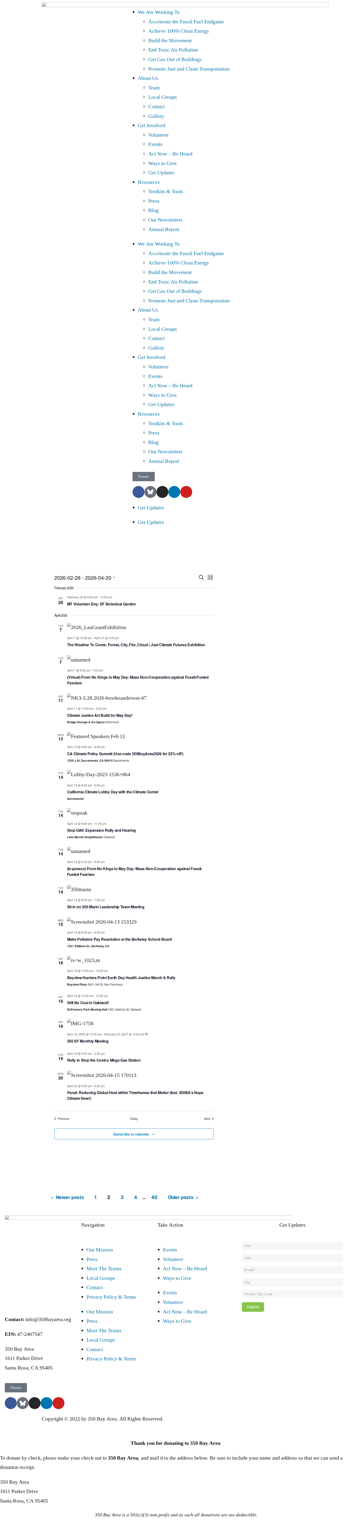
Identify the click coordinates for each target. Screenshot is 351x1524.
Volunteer (158, 135)
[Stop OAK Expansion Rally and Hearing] (140, 813)
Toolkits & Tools (165, 191)
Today (134, 1119)
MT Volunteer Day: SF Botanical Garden (101, 604)
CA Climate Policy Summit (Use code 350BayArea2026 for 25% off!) (125, 753)
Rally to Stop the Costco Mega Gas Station (104, 1060)
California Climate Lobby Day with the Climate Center (113, 792)
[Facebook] (138, 492)
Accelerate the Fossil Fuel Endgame (186, 21)
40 (154, 1197)
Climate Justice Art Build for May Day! (100, 715)
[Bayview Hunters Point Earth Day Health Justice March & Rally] (140, 960)
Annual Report (163, 229)
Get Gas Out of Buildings (175, 59)
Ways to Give (162, 163)
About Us (148, 78)
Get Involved (151, 125)
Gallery (156, 116)
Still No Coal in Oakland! (88, 1002)
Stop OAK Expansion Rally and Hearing (101, 830)
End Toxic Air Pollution (173, 49)
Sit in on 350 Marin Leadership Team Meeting (105, 906)
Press (154, 201)
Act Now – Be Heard (170, 153)
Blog (153, 210)
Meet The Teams (104, 1268)
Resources (149, 182)
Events (155, 144)
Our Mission (99, 1249)
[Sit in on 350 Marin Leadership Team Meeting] (140, 889)
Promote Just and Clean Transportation (189, 69)
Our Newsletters (165, 220)
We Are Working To (159, 12)
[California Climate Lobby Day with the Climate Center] (140, 775)
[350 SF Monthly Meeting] (140, 1023)
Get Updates (161, 172)
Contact (156, 106)
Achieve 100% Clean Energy (178, 31)
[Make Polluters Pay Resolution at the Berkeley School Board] (140, 922)
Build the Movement (170, 40)
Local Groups (162, 97)
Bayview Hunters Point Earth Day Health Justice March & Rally (121, 977)
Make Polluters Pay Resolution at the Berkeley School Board (119, 939)
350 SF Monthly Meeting (88, 1041)
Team (154, 87)
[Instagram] (162, 492)
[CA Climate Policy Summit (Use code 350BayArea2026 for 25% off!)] (140, 736)
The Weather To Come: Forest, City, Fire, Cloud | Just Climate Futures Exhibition (136, 644)
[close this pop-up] (2, 1428)
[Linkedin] (174, 492)
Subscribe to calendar (131, 1134)
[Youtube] (186, 492)
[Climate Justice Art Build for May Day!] (140, 698)
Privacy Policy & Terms (111, 1297)
